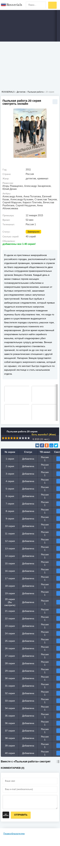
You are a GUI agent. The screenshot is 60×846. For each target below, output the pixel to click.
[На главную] (11, 5)
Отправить (20, 815)
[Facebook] (42, 445)
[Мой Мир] (51, 445)
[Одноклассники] (47, 445)
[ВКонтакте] (37, 445)
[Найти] (42, 5)
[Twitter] (56, 445)
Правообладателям (14, 833)
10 (28, 438)
